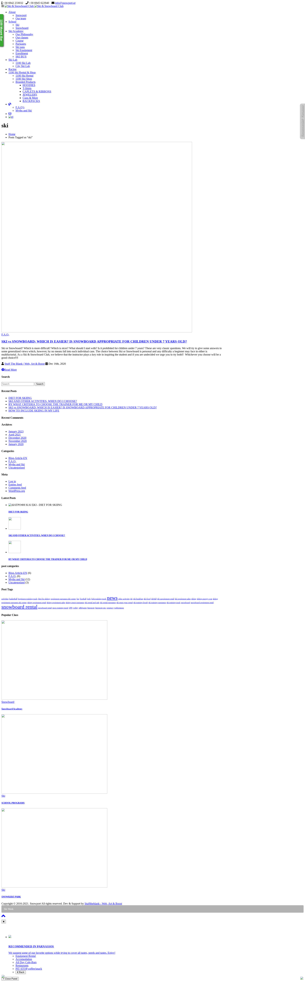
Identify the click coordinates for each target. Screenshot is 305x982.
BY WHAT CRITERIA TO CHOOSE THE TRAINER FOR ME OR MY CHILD (55, 404)
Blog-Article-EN (17, 458)
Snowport (21, 15)
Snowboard (22, 27)
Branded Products (25, 81)
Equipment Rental (26, 955)
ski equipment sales (183, 599)
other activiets (124, 599)
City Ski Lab (23, 66)
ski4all (154, 599)
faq (78, 599)
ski (131, 599)
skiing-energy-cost (204, 599)
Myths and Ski (24, 110)
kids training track (98, 599)
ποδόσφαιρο (119, 608)
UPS (70, 608)
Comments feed (17, 487)
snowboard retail (45, 608)
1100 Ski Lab (23, 62)
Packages (21, 43)
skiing (193, 599)
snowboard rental (19, 607)
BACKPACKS (31, 101)
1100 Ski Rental (24, 75)
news (112, 598)
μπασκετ (110, 608)
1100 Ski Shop (24, 78)
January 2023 (15, 431)
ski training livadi (140, 603)
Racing (12, 69)
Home (11, 134)
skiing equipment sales (56, 603)
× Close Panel (10, 978)
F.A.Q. (5, 334)
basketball (13, 599)
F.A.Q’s (20, 107)
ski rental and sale (92, 603)
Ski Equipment (24, 50)
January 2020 (15, 444)
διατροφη (91, 608)
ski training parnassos (157, 603)
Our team (21, 18)
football (83, 599)
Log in (12, 481)
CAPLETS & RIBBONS (37, 91)
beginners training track (27, 599)
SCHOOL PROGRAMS (13, 803)
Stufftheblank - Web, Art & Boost (103, 903)
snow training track (60, 608)
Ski (17, 24)
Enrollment (22, 53)
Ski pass (20, 47)
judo (89, 599)
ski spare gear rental (124, 603)
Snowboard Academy (11, 708)
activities (4, 599)
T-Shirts (27, 88)
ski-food (147, 599)
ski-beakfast (138, 599)
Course (19, 40)
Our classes (22, 37)
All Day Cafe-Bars (26, 962)
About (12, 12)
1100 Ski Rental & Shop (22, 72)
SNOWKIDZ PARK (11, 896)
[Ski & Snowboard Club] (34, 6)
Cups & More (30, 97)
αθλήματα (83, 608)
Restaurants (22, 965)
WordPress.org (16, 490)
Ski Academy (15, 31)
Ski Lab (12, 59)
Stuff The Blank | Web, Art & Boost (25, 363)
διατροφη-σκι (100, 608)
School (12, 21)
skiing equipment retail (36, 603)
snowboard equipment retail (202, 603)
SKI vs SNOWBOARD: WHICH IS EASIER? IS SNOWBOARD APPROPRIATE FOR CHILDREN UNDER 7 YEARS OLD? (94, 341)
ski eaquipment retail (165, 599)
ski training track (173, 603)
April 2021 (14, 434)
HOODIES (29, 85)
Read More (10, 369)
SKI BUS (21, 56)
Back (21, 972)
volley (75, 608)
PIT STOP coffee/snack (29, 968)
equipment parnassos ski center (63, 599)
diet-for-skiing (44, 599)
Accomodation (24, 959)
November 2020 (17, 440)
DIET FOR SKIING (20, 397)
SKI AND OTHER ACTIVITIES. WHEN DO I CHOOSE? (42, 401)
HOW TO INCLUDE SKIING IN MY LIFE (33, 410)
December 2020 (17, 437)
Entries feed (15, 484)
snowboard (185, 603)
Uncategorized (16, 467)
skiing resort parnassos (75, 603)
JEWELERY (30, 94)
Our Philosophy (24, 34)
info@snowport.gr (65, 2)
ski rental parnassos (108, 603)
